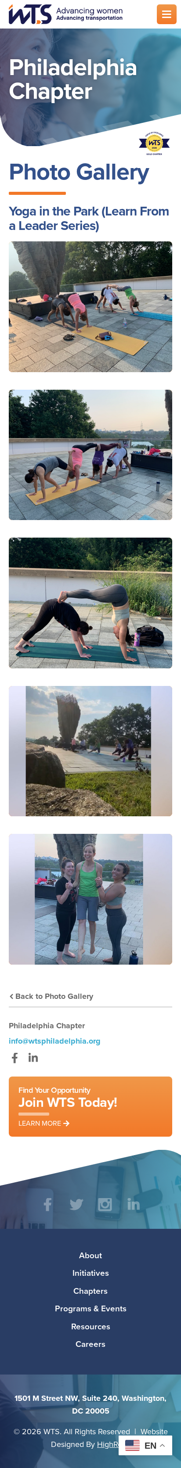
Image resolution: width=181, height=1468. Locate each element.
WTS (77, 14)
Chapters (90, 1291)
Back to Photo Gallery (54, 996)
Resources (90, 1326)
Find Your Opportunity (67, 1106)
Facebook (15, 1062)
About (90, 1255)
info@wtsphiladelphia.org (55, 1041)
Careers (90, 1344)
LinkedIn (33, 1062)
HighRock (113, 1444)
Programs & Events (91, 1308)
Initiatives (90, 1273)
